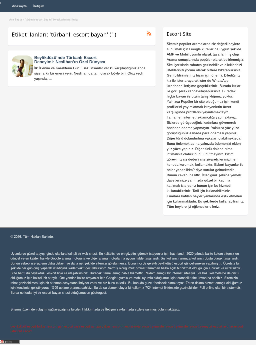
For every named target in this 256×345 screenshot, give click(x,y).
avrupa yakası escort (106, 326)
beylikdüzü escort (170, 263)
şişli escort (65, 326)
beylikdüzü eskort (43, 273)
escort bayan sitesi (56, 292)
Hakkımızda (91, 309)
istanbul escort (21, 331)
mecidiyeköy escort (136, 326)
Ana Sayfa (15, 19)
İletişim (38, 6)
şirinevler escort (163, 326)
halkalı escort (46, 326)
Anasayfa (19, 6)
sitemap (56, 283)
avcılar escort (233, 326)
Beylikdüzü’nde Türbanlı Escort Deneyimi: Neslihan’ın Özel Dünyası (69, 59)
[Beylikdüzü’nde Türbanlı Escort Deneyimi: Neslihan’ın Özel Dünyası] (22, 76)
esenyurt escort (211, 326)
